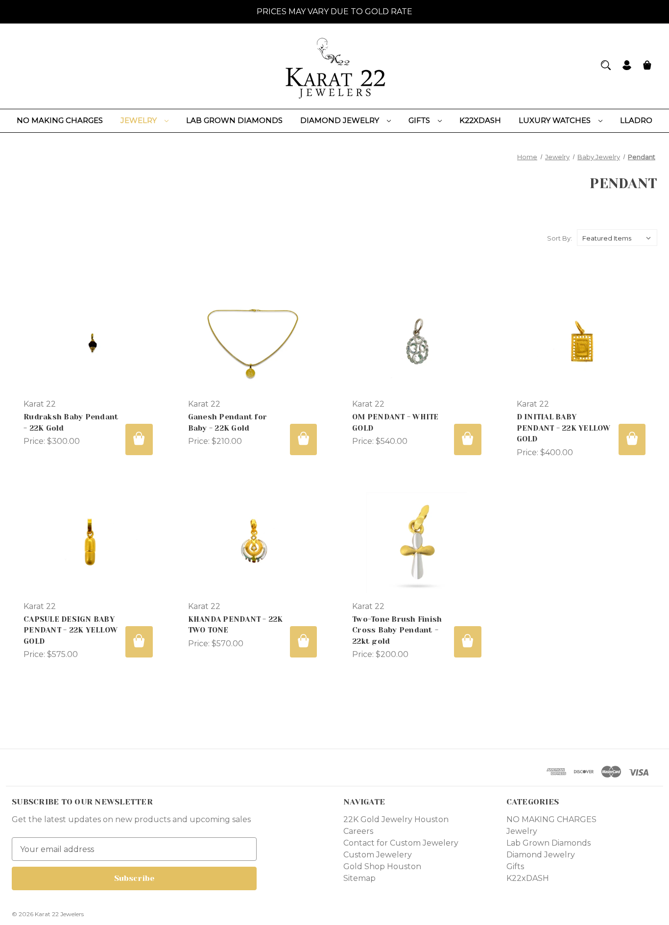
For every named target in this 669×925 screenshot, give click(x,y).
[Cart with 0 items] (647, 66)
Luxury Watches (556, 120)
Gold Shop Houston (382, 866)
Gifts (420, 120)
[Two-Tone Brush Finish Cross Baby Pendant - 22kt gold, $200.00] (417, 542)
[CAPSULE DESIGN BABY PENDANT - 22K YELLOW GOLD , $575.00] (88, 542)
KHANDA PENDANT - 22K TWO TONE (235, 625)
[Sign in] (627, 66)
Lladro (636, 120)
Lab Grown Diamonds (234, 120)
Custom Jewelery (377, 854)
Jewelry (139, 120)
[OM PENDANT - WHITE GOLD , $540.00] (417, 340)
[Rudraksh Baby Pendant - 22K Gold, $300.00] (88, 340)
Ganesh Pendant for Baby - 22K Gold (227, 423)
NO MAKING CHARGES (60, 120)
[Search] (606, 65)
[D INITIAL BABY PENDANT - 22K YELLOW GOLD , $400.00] (581, 340)
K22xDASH (480, 120)
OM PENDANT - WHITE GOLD (395, 423)
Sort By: (559, 238)
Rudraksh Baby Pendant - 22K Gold (71, 423)
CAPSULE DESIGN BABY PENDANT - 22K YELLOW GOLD (71, 630)
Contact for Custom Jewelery (400, 843)
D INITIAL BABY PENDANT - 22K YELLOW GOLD (564, 428)
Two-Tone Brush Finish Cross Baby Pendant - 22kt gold (397, 630)
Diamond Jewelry (340, 120)
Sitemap (359, 878)
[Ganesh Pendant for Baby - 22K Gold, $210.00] (253, 340)
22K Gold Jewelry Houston (396, 819)
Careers (358, 831)
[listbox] (617, 237)
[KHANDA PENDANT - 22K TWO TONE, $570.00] (253, 542)
